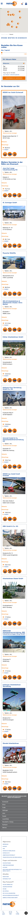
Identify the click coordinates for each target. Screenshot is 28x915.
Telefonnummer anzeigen (10, 133)
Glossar (5, 867)
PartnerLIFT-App (7, 878)
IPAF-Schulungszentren (9, 893)
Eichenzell (5, 802)
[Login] (26, 4)
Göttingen (5, 810)
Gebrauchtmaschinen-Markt (10, 897)
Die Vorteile (6, 891)
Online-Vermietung (7, 884)
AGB (4, 848)
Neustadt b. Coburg (7, 822)
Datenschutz (6, 853)
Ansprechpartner (7, 886)
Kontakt (5, 846)
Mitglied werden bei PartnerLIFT (11, 895)
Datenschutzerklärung (9, 850)
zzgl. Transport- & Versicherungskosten (11, 74)
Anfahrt (6, 149)
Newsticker (6, 876)
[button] (12, 21)
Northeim (5, 824)
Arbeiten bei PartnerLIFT (9, 855)
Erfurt (3, 804)
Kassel (4, 816)
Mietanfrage (5, 144)
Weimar (4, 827)
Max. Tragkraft (5, 50)
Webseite (4, 141)
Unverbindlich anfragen (14, 78)
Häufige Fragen (7, 863)
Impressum (5, 844)
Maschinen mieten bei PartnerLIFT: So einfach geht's (12, 870)
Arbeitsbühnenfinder (8, 865)
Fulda (3, 807)
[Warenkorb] (22, 4)
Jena (3, 813)
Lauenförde (5, 819)
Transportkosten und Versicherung (12, 857)
